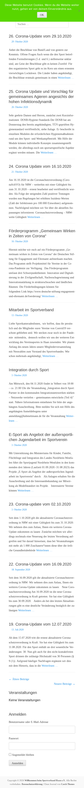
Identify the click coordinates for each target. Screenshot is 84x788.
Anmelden (17, 763)
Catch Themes (67, 784)
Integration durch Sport (29, 370)
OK (42, 14)
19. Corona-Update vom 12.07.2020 (40, 624)
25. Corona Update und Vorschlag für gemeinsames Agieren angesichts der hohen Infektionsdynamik (41, 96)
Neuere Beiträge (64, 683)
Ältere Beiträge (19, 679)
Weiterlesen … (66, 77)
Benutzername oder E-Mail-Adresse (28, 722)
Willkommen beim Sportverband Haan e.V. (45, 780)
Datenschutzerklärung (32, 784)
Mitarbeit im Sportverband (31, 310)
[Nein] (79, 11)
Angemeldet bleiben (23, 754)
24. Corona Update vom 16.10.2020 (40, 166)
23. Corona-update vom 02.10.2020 (40, 504)
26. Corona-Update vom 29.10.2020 (40, 36)
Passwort (14, 738)
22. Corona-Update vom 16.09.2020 (40, 564)
